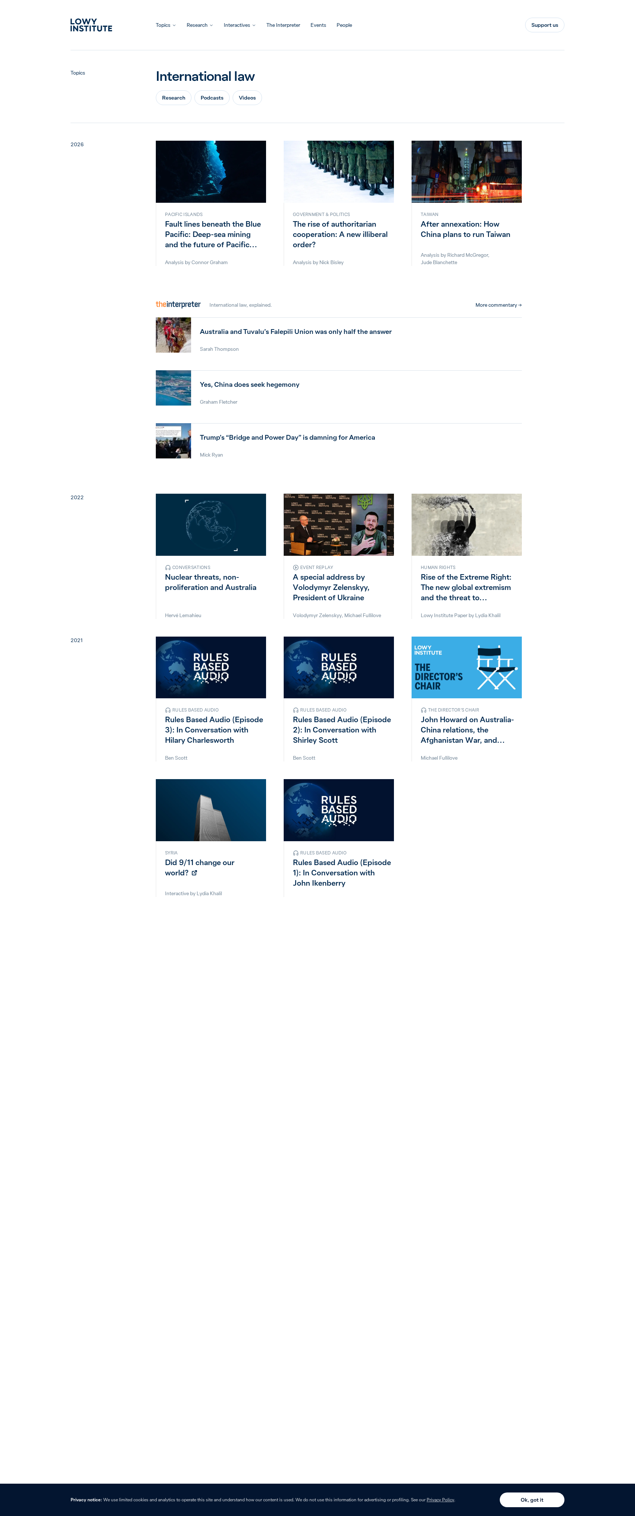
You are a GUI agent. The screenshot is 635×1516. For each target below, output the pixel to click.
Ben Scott (176, 758)
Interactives (237, 25)
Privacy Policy (440, 1499)
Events (318, 25)
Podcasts (212, 97)
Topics (163, 25)
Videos (247, 97)
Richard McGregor (467, 255)
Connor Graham (209, 262)
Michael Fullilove (362, 615)
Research (197, 25)
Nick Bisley (331, 262)
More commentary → (499, 305)
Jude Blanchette (439, 262)
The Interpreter (283, 25)
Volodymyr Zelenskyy (317, 615)
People (344, 25)
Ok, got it (532, 1500)
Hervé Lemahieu (183, 615)
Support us (544, 25)
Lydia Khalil (488, 615)
